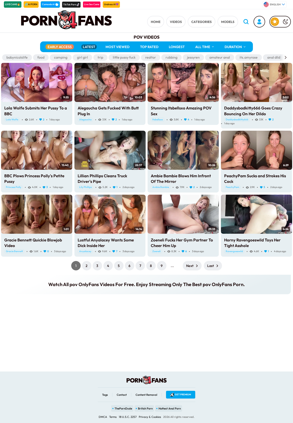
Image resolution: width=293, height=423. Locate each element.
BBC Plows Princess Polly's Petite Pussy (34, 178)
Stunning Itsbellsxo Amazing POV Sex (181, 110)
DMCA (103, 416)
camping (60, 57)
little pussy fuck (124, 57)
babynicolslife (17, 57)
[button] (285, 57)
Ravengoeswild (234, 251)
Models (227, 22)
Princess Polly (13, 187)
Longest (177, 47)
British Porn (145, 408)
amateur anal (219, 57)
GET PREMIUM (183, 394)
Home (155, 22)
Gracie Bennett (14, 251)
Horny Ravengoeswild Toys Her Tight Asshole (252, 242)
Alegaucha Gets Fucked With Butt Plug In (108, 110)
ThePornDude (123, 408)
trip (100, 57)
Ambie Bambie (160, 187)
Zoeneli (156, 251)
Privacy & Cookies (150, 416)
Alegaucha (85, 119)
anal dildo (274, 57)
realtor (150, 57)
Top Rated (149, 47)
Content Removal (146, 394)
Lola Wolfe (12, 119)
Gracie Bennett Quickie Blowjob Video (33, 242)
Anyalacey (85, 251)
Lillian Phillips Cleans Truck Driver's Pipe (102, 178)
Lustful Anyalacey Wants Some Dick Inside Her (106, 242)
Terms (113, 416)
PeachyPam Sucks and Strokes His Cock (255, 178)
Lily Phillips (85, 187)
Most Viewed (118, 47)
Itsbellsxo (157, 119)
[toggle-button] (280, 21)
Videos (176, 22)
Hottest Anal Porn (170, 408)
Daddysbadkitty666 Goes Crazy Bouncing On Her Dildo (253, 110)
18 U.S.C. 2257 (128, 416)
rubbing (171, 57)
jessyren (193, 57)
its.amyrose (249, 57)
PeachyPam (232, 187)
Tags (105, 394)
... (172, 266)
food (40, 57)
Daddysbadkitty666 (237, 119)
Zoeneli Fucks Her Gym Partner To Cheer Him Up (182, 242)
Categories (201, 22)
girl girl (82, 57)
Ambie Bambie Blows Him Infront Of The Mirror (181, 178)
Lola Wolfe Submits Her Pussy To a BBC (35, 110)
